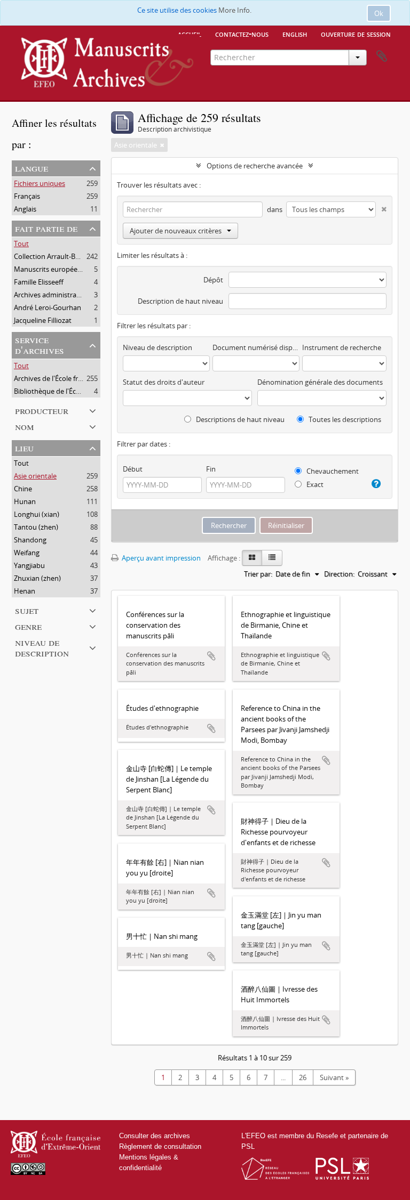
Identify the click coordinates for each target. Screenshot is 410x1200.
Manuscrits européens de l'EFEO (65, 269)
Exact (314, 484)
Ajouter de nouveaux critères (176, 231)
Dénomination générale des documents (320, 382)
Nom (24, 426)
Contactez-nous (242, 33)
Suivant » (334, 1077)
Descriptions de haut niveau (239, 419)
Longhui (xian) (36, 514)
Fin (211, 469)
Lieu (24, 447)
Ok (378, 13)
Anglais (25, 209)
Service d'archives (39, 344)
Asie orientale (35, 476)
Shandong (30, 540)
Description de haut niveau (180, 301)
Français (27, 196)
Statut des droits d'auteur (163, 382)
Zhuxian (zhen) (37, 578)
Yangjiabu (29, 565)
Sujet (26, 610)
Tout (21, 243)
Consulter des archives (154, 1136)
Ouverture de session (356, 33)
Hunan (25, 501)
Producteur (41, 410)
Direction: (339, 574)
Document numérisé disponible (255, 347)
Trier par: (258, 574)
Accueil (189, 33)
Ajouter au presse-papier (211, 656)
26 (302, 1077)
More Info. (234, 10)
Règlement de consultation (160, 1146)
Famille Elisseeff (39, 282)
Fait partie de (46, 228)
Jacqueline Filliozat (43, 320)
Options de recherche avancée (255, 166)
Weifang (27, 552)
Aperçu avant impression (160, 558)
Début (133, 469)
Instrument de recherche (341, 347)
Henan (24, 591)
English (294, 33)
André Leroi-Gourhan (47, 307)
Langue (31, 167)
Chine (23, 488)
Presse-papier (381, 56)
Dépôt (213, 280)
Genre (28, 626)
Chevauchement (332, 471)
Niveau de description (42, 647)
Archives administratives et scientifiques (77, 294)
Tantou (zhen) (36, 527)
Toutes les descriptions (344, 419)
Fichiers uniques (39, 183)
